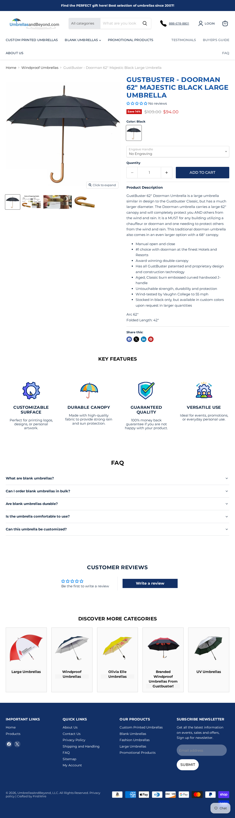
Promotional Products (131, 40)
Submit (187, 764)
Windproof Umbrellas (39, 68)
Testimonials (183, 40)
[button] (137, 103)
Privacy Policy (74, 740)
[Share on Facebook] (129, 339)
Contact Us (72, 734)
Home (11, 68)
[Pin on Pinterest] (151, 339)
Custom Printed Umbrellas (32, 40)
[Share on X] (136, 339)
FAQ (225, 53)
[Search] (145, 23)
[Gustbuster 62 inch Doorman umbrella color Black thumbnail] (12, 202)
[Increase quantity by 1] (166, 172)
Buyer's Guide (216, 40)
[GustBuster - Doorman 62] (31, 202)
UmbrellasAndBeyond (34, 793)
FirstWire (39, 796)
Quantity (133, 163)
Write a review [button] (150, 583)
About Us (14, 53)
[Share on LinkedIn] (143, 339)
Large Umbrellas (133, 746)
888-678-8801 (179, 23)
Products (13, 734)
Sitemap (69, 759)
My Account (72, 765)
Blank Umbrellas (82, 40)
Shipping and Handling (81, 746)
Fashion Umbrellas (135, 740)
